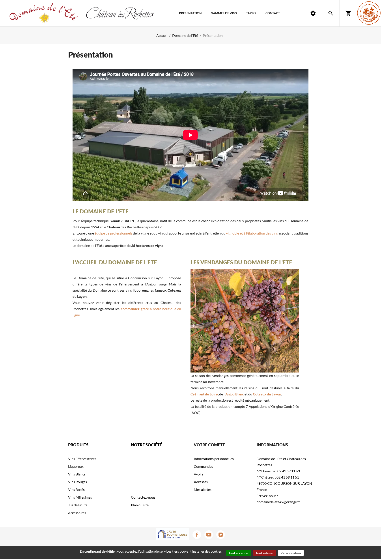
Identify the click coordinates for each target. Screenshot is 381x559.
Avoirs (199, 474)
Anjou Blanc (234, 394)
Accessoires (77, 513)
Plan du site (140, 505)
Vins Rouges (77, 482)
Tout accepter (238, 553)
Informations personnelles (214, 459)
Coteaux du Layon (267, 394)
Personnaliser (290, 553)
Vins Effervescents (82, 459)
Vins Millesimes (80, 497)
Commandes (203, 466)
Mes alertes (202, 489)
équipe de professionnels (113, 233)
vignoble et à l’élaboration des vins (252, 233)
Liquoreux (76, 466)
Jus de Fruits (77, 505)
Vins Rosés (76, 489)
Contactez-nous (143, 497)
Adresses (201, 482)
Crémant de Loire (204, 394)
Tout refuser (265, 553)
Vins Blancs (77, 474)
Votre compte (209, 444)
